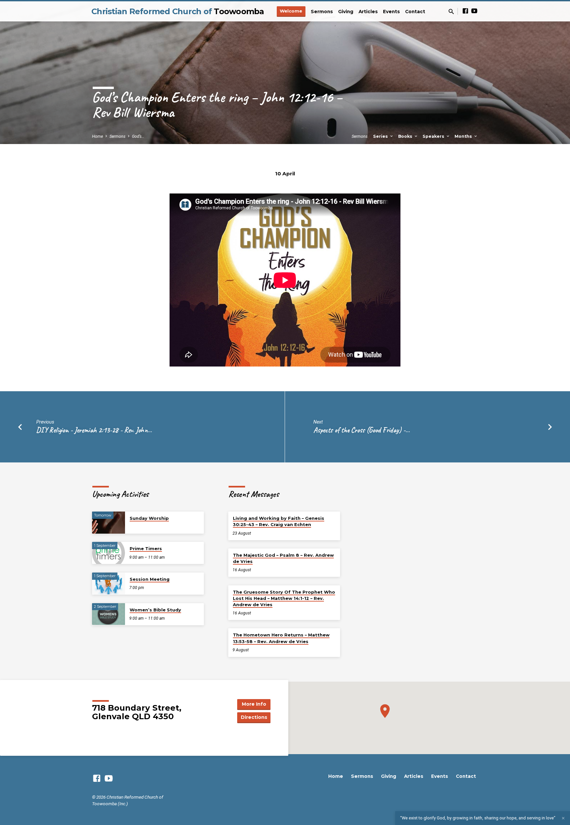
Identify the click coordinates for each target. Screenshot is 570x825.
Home (97, 136)
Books (406, 136)
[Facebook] (465, 11)
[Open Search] (451, 12)
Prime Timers (146, 548)
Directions (254, 717)
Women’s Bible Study (155, 609)
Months (464, 136)
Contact (415, 11)
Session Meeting (150, 579)
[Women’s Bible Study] (108, 614)
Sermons (322, 11)
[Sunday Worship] (108, 523)
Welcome (291, 11)
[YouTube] (474, 11)
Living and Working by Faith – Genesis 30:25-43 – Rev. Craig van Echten (278, 521)
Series (381, 136)
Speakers (434, 136)
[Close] (563, 818)
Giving (345, 11)
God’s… (138, 136)
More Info (254, 704)
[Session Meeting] (108, 584)
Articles (368, 11)
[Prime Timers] (108, 553)
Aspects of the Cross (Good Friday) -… (361, 430)
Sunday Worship (149, 518)
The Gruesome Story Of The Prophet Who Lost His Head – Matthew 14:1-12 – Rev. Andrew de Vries (284, 598)
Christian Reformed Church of (177, 11)
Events (391, 11)
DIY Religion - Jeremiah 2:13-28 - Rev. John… (94, 430)
